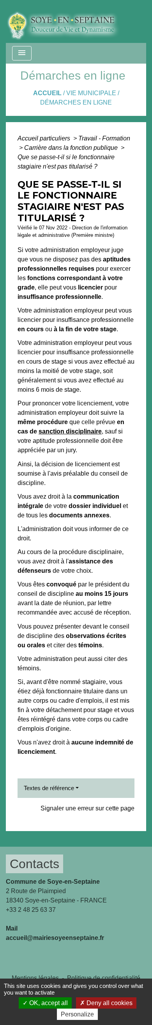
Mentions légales (35, 978)
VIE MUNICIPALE (91, 93)
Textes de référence (49, 788)
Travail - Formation (104, 138)
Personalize (77, 1014)
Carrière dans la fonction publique (71, 147)
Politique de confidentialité (103, 978)
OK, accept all (48, 1003)
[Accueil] (68, 21)
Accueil (47, 93)
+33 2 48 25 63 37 (31, 909)
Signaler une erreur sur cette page (87, 808)
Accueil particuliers (45, 138)
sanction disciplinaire (70, 431)
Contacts (34, 864)
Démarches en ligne (76, 102)
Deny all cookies (109, 1003)
